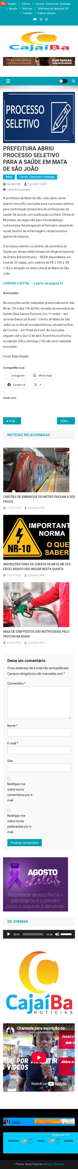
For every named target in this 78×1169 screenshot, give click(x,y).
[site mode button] (63, 81)
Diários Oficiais (46, 13)
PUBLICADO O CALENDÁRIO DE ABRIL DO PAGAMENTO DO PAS (15, 421)
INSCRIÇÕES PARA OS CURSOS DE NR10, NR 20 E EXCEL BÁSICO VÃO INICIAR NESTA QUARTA (37, 566)
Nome (12, 725)
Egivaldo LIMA (37, 184)
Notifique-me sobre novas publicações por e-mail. (19, 824)
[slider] (67, 934)
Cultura (25, 3)
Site (10, 761)
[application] (39, 934)
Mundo (13, 8)
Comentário (16, 683)
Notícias (27, 8)
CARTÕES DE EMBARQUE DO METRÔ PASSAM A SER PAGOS (39, 499)
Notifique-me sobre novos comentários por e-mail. (20, 792)
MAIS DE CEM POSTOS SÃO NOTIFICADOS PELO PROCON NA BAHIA (36, 634)
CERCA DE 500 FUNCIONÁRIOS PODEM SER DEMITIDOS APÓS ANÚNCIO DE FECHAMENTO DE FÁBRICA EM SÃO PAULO (67, 421)
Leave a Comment (18, 189)
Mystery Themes (53, 1164)
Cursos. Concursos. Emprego (52, 3)
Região (12, 3)
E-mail (12, 743)
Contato (27, 13)
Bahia (9, 176)
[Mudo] (57, 934)
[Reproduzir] (8, 934)
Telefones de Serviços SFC (53, 8)
